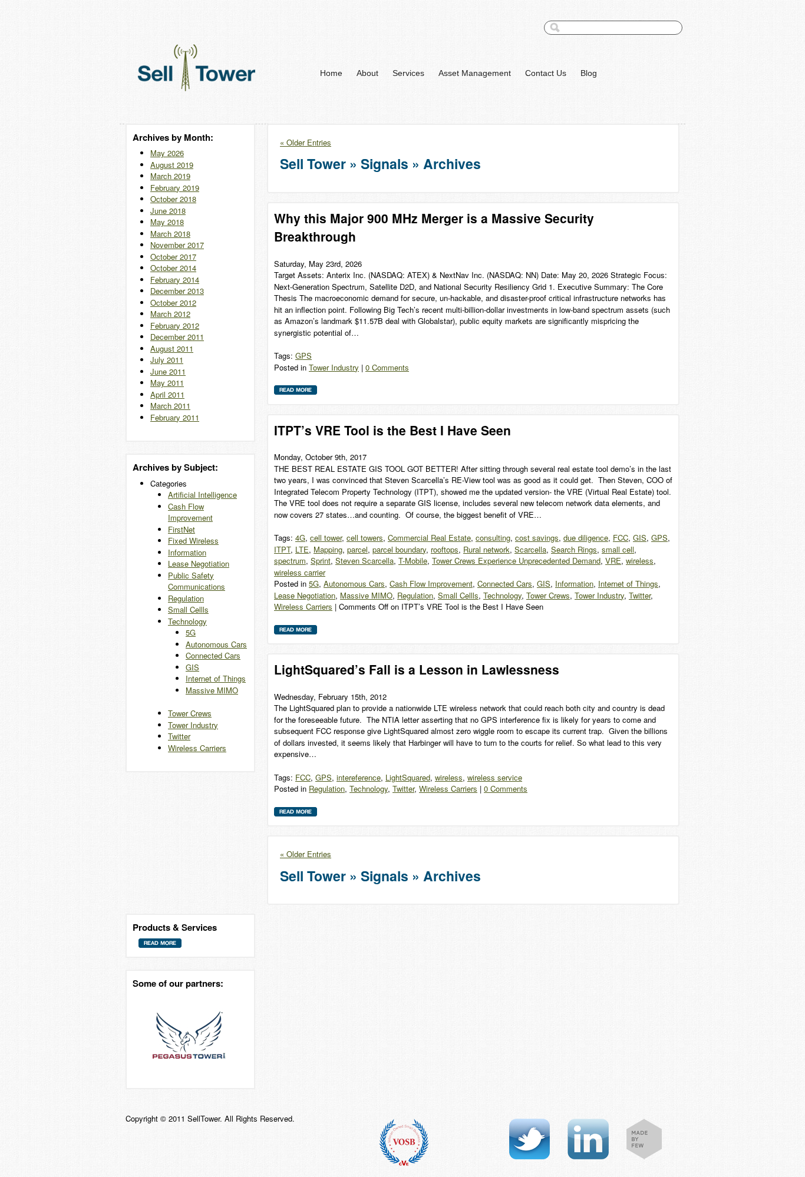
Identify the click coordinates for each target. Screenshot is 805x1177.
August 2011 (171, 348)
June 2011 (168, 371)
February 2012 (174, 325)
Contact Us (545, 73)
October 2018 (173, 198)
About (367, 73)
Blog (588, 73)
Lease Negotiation (198, 563)
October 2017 (173, 256)
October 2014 (173, 267)
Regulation (186, 598)
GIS (192, 667)
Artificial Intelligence (202, 494)
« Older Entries (305, 142)
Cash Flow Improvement (190, 512)
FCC (620, 537)
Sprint (321, 560)
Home (331, 73)
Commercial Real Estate (429, 537)
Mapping (328, 549)
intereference (358, 777)
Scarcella (530, 549)
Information (187, 552)
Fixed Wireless (193, 540)
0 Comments (387, 367)
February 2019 (174, 187)
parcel (357, 549)
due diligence (585, 537)
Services (408, 73)
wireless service (494, 777)
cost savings (537, 537)
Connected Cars (213, 655)
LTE (302, 549)
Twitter (179, 736)
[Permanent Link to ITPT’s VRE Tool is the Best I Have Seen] (295, 631)
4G (300, 537)
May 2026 (167, 152)
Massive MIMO (212, 690)
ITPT (282, 549)
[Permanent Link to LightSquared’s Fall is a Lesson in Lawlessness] (295, 813)
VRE (613, 560)
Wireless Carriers (197, 747)
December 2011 (177, 336)
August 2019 (171, 164)
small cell (618, 549)
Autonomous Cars (216, 644)
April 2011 (167, 394)
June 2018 (168, 210)
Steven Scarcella (364, 560)
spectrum (290, 560)
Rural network (486, 549)
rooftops (444, 549)
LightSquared (407, 777)
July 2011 (166, 359)
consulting (493, 537)
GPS (303, 355)
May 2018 (167, 221)
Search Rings (574, 549)
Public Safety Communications (196, 581)
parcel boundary (399, 549)
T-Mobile (412, 560)
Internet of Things (216, 678)
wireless (640, 560)
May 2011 (167, 382)
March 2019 (170, 175)
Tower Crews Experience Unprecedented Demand (516, 560)
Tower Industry (193, 724)
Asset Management (474, 73)
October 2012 (173, 302)
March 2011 (170, 405)
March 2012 (170, 313)
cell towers (365, 537)
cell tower (326, 537)
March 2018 (170, 233)
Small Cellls (188, 609)
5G (191, 632)
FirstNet (181, 529)
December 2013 (177, 290)
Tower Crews (190, 713)
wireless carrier (299, 572)
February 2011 (174, 417)
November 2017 (177, 244)
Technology (187, 621)
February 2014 (174, 279)
